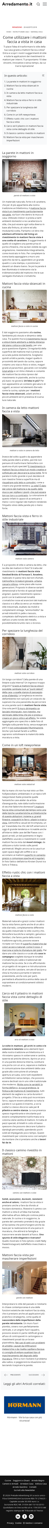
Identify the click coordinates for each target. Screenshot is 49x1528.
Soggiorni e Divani (21, 1480)
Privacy (10, 1523)
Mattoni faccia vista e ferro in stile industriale (24, 102)
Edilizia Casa (41, 1483)
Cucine (8, 1480)
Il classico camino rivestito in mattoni (26, 133)
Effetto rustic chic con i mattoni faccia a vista (23, 120)
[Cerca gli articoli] (38, 4)
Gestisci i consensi (33, 1523)
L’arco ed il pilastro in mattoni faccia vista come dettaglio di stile (25, 127)
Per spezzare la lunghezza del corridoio (22, 109)
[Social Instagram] (31, 1516)
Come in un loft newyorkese (21, 114)
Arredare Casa (26, 1483)
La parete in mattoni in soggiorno (24, 81)
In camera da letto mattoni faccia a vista (24, 94)
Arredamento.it (17, 4)
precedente (15, 1375)
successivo (34, 1375)
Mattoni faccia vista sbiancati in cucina (23, 87)
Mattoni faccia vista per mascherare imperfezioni (25, 139)
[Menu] (45, 4)
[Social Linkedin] (18, 1516)
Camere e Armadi (10, 1483)
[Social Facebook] (24, 1516)
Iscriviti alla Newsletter (24, 1490)
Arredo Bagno (38, 1480)
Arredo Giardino (20, 1487)
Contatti (32, 1487)
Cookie (18, 1523)
